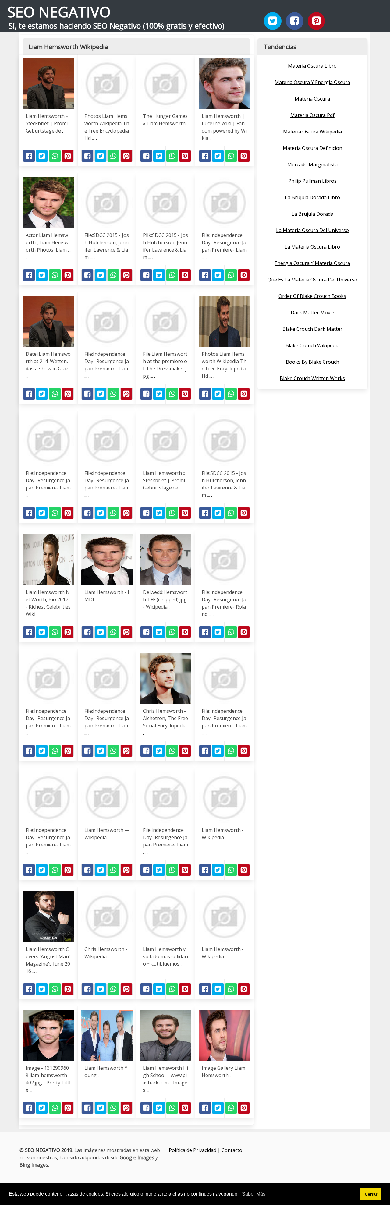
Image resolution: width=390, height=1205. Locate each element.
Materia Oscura (312, 98)
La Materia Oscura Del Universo (312, 230)
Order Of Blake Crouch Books (312, 296)
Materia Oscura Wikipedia (312, 131)
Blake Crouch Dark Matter (312, 329)
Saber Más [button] (253, 1193)
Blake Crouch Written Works (312, 378)
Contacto (232, 1150)
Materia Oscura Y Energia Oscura (312, 82)
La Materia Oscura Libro (312, 246)
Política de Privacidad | (195, 1150)
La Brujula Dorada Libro (312, 197)
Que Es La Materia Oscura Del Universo (312, 279)
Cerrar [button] (371, 1194)
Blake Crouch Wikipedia (312, 345)
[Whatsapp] (55, 156)
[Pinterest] (316, 21)
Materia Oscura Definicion (312, 148)
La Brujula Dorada (312, 213)
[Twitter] (273, 21)
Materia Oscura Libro (312, 65)
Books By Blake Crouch (312, 362)
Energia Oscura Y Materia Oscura (312, 263)
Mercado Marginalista (312, 164)
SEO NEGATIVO (59, 12)
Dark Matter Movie (312, 312)
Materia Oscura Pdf (312, 115)
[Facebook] (294, 21)
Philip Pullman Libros (312, 181)
